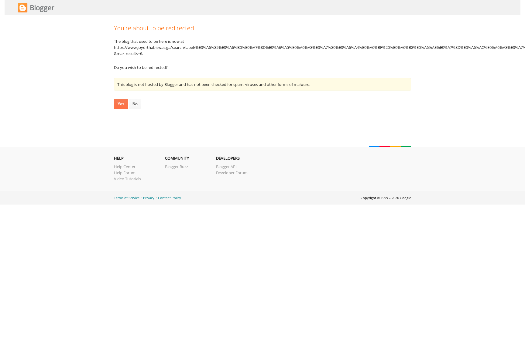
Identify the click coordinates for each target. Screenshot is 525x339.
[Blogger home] (36, 11)
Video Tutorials (127, 178)
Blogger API (226, 166)
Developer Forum (232, 172)
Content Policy (169, 197)
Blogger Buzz (176, 166)
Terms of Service (126, 197)
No (135, 104)
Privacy (148, 197)
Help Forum (125, 172)
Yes (121, 104)
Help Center (125, 166)
